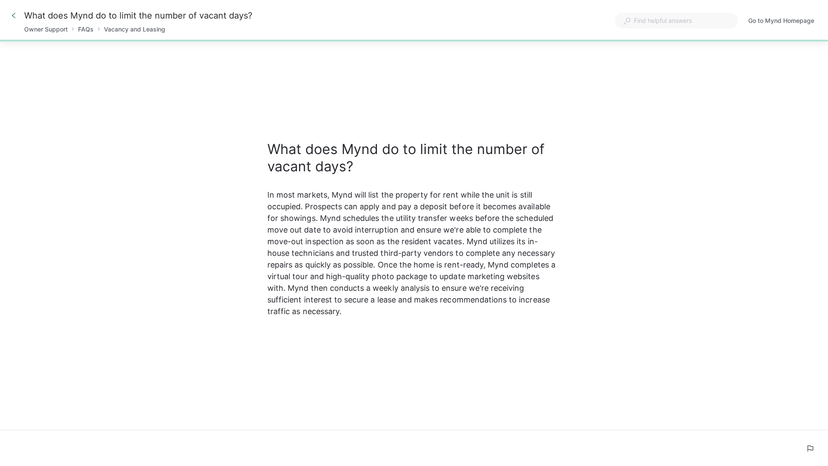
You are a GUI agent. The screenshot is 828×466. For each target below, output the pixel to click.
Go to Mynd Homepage (781, 21)
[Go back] (14, 15)
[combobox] (676, 20)
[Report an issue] (810, 448)
